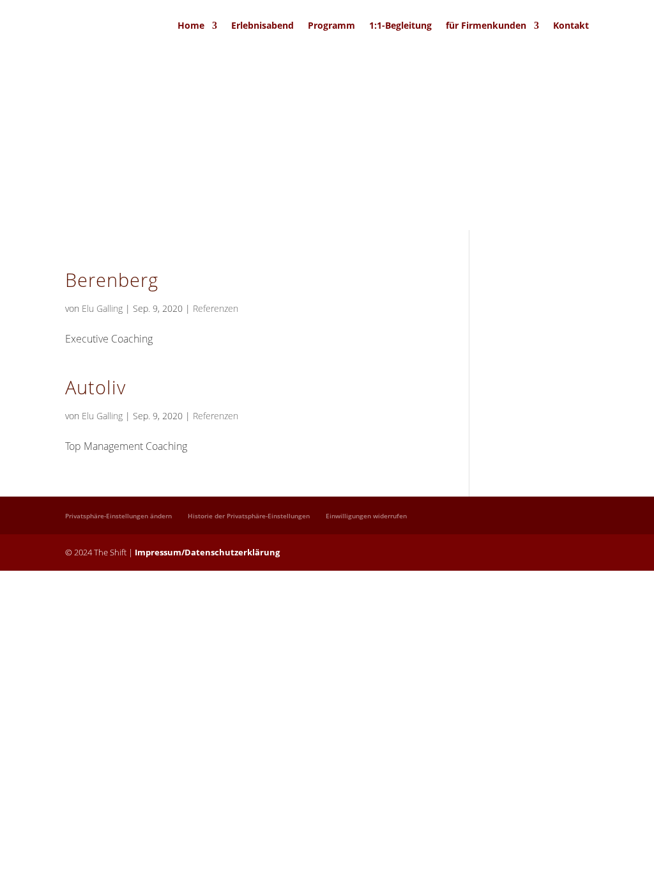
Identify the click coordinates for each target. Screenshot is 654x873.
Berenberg (111, 279)
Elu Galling (102, 308)
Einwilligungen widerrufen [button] (366, 515)
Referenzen (215, 308)
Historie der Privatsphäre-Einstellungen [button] (249, 515)
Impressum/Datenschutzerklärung (207, 552)
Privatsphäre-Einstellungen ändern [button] (118, 515)
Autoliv (95, 387)
